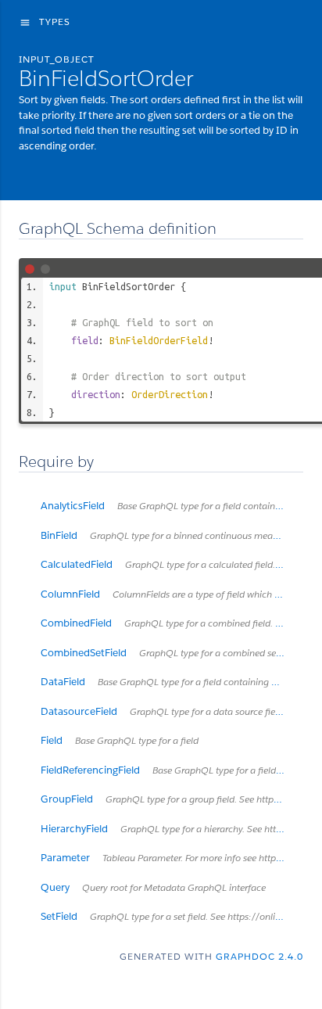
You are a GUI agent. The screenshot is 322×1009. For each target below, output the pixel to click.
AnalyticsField (172, 505)
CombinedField (172, 623)
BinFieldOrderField (158, 340)
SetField (172, 916)
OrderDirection (169, 394)
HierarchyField (172, 828)
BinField (172, 535)
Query (153, 887)
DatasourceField (172, 711)
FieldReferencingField (172, 770)
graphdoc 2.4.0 (259, 956)
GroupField (172, 799)
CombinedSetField (172, 652)
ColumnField (172, 594)
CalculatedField (172, 564)
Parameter (172, 857)
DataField (172, 681)
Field (120, 740)
